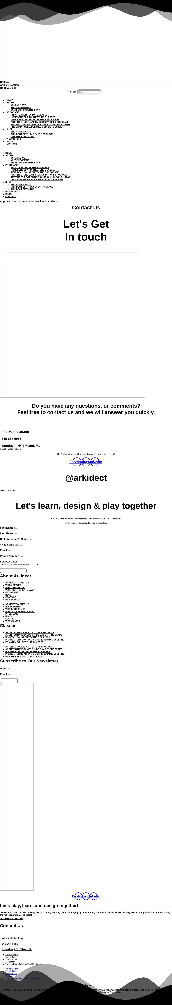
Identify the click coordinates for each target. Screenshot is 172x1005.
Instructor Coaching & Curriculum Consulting (40, 124)
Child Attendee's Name (14, 539)
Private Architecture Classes (30, 115)
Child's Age (7, 544)
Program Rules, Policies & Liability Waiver (37, 127)
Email (4, 550)
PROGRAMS (12, 112)
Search (73, 92)
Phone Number (9, 556)
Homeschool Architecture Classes (33, 117)
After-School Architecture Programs (35, 119)
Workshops (13, 139)
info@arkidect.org (15, 432)
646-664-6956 (11, 438)
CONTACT (11, 144)
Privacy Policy (11, 954)
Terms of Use (11, 959)
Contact (10, 597)
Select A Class (9, 561)
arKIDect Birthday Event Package (32, 134)
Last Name (7, 533)
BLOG (9, 141)
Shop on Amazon (21, 132)
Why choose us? (15, 587)
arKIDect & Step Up (17, 583)
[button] (86, 96)
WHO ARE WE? (18, 105)
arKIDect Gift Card (23, 136)
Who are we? (13, 585)
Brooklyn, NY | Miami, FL (21, 445)
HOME (9, 100)
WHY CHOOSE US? (21, 107)
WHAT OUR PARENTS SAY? (25, 110)
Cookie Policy (11, 957)
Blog (8, 595)
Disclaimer (10, 962)
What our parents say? (20, 590)
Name (4, 668)
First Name (7, 527)
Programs (11, 592)
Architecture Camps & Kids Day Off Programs (39, 122)
